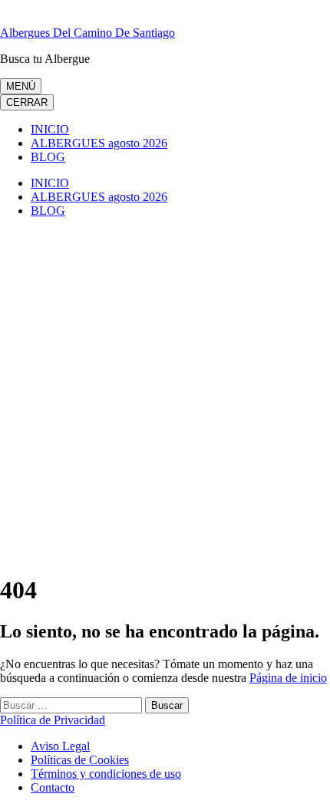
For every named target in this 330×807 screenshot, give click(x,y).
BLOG (48, 156)
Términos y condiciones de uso (106, 773)
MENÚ (20, 86)
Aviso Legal (60, 746)
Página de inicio (288, 677)
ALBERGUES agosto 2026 (99, 143)
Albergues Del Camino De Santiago (87, 32)
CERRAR (27, 102)
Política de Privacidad (52, 719)
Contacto (52, 787)
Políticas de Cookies (80, 759)
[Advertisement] (165, 395)
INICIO (50, 129)
